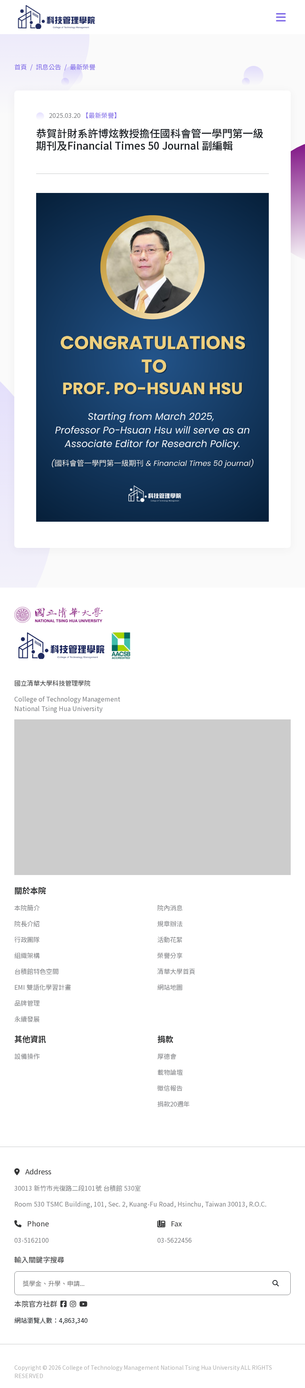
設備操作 (27, 1056)
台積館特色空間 (36, 971)
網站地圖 (170, 987)
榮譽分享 (170, 955)
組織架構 (27, 955)
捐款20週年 (173, 1103)
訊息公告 (48, 66)
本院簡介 (27, 907)
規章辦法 (170, 923)
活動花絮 (170, 939)
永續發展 (27, 1019)
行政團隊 (27, 939)
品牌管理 (27, 1003)
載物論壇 (170, 1072)
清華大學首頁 (176, 971)
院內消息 (170, 907)
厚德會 (166, 1056)
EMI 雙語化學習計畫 (42, 987)
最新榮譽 (82, 66)
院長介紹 (27, 923)
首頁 (20, 66)
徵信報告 (170, 1088)
